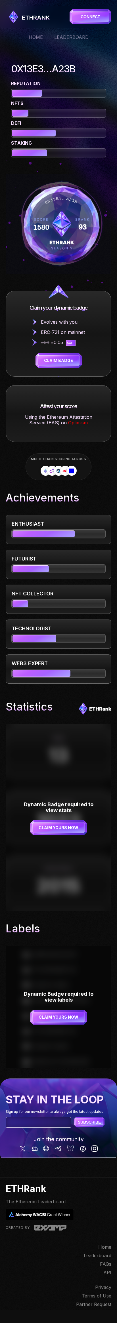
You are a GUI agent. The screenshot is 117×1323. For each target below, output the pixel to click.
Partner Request (93, 1304)
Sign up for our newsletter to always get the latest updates (54, 1111)
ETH (36, 17)
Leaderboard (71, 37)
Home (36, 37)
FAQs (105, 1264)
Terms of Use (96, 1296)
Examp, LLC (50, 1228)
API (107, 1272)
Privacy (103, 1287)
